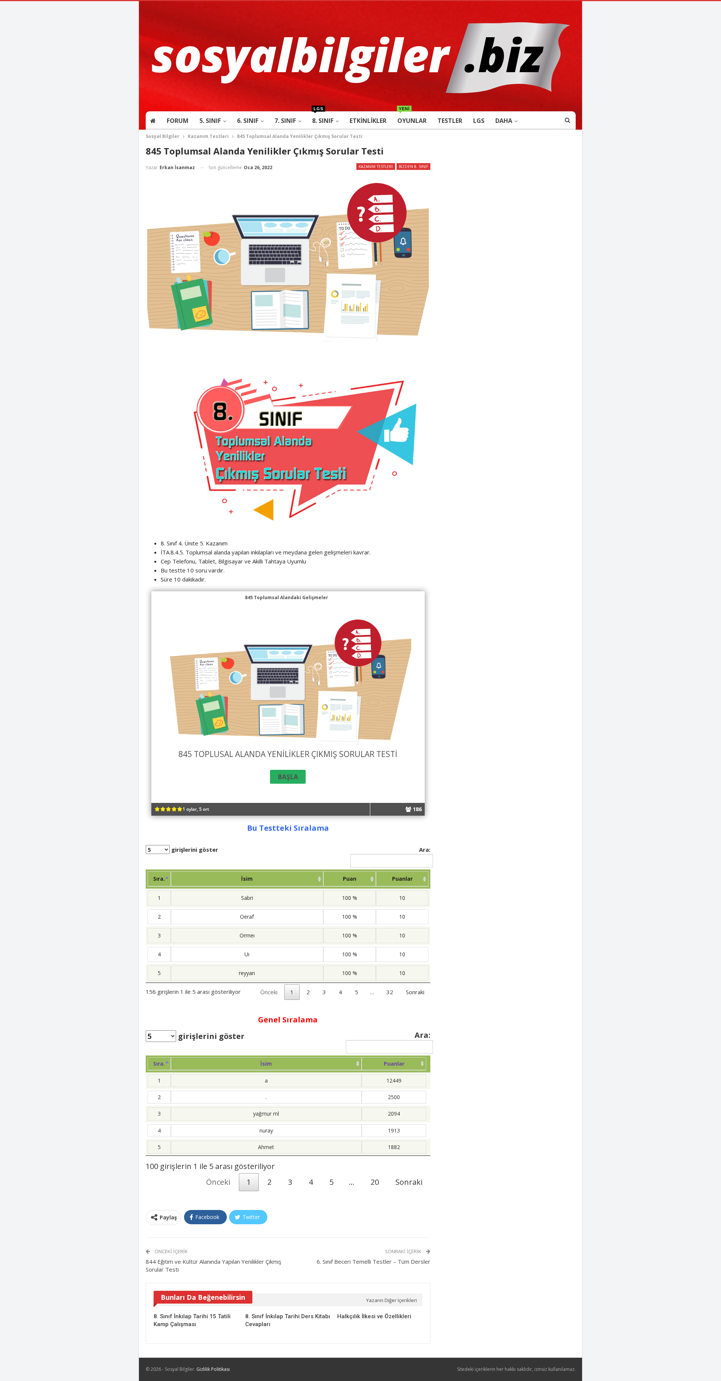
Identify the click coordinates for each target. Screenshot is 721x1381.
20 (375, 1182)
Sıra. (159, 878)
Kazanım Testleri (376, 166)
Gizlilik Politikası (213, 1369)
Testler (449, 121)
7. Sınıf (285, 121)
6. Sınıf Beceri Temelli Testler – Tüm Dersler (373, 1261)
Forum (178, 121)
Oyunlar (412, 118)
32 (389, 992)
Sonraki (415, 992)
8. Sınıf (322, 118)
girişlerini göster (194, 849)
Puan (349, 878)
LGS (478, 121)
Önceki (269, 992)
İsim (247, 878)
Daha (503, 121)
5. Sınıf (210, 121)
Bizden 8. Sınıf (413, 166)
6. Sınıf (247, 121)
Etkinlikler (368, 121)
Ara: (424, 849)
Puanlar (402, 878)
